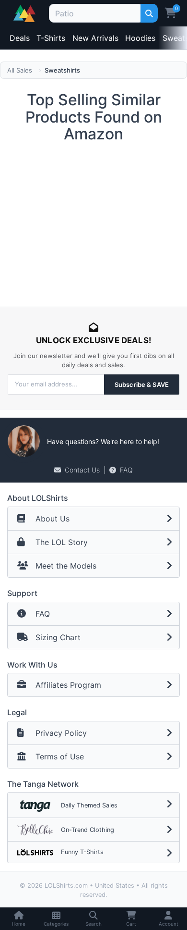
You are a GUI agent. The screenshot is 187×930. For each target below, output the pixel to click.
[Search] (148, 13)
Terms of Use (59, 756)
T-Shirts (50, 38)
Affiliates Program (68, 685)
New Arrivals (95, 38)
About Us (52, 518)
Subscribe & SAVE (142, 384)
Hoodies (140, 38)
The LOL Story (61, 542)
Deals (20, 38)
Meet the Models (65, 565)
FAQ (126, 470)
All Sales (19, 70)
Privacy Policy (61, 733)
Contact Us (82, 470)
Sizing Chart (58, 637)
